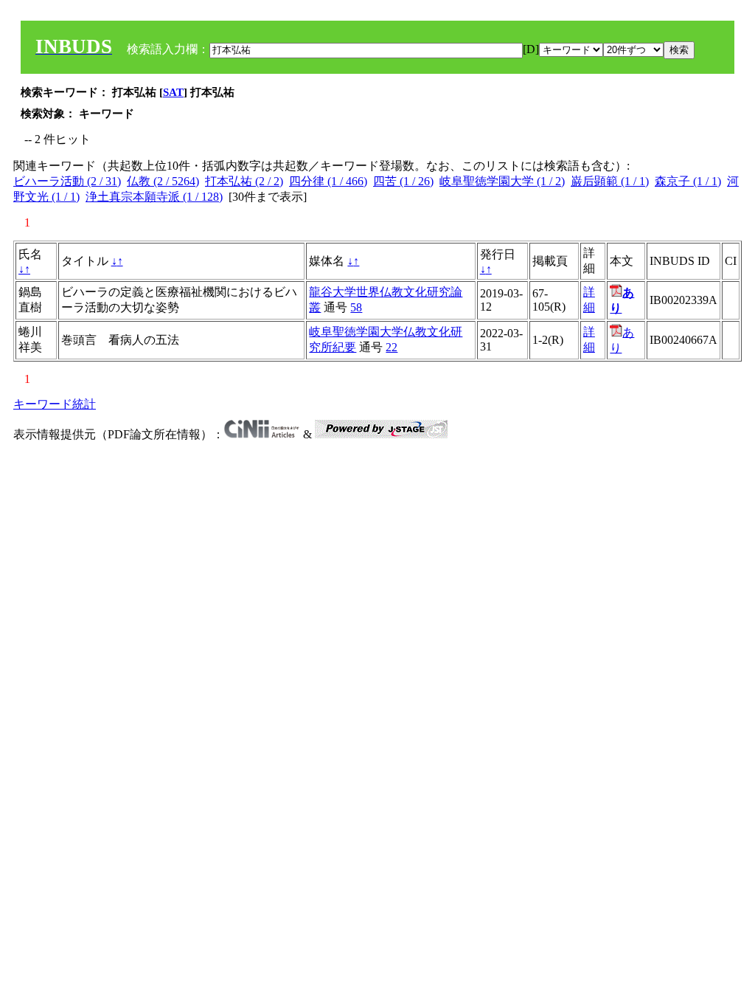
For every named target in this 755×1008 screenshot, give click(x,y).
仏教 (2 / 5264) (163, 181)
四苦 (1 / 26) (403, 181)
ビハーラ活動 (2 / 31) (67, 181)
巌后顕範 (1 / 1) (610, 181)
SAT (173, 92)
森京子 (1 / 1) (688, 181)
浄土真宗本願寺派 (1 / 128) (154, 196)
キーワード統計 (54, 404)
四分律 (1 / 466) (328, 181)
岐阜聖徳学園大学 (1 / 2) (502, 181)
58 (356, 307)
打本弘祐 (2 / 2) (244, 181)
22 (391, 347)
